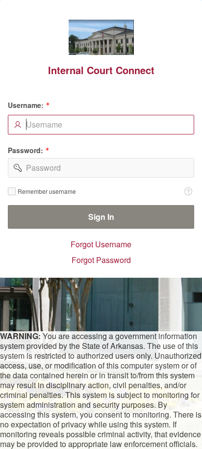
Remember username (47, 191)
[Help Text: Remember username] (188, 191)
